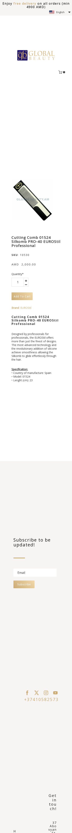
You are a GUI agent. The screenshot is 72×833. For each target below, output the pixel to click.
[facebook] (27, 693)
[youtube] (55, 693)
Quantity (18, 274)
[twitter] (36, 693)
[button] (60, 12)
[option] (32, 199)
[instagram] (46, 693)
